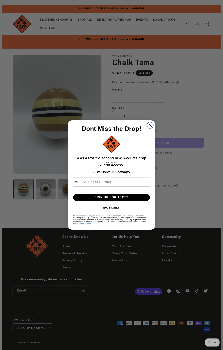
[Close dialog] (150, 125)
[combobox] (80, 182)
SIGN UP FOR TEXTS (112, 197)
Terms (88, 223)
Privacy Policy (78, 223)
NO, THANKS (111, 208)
